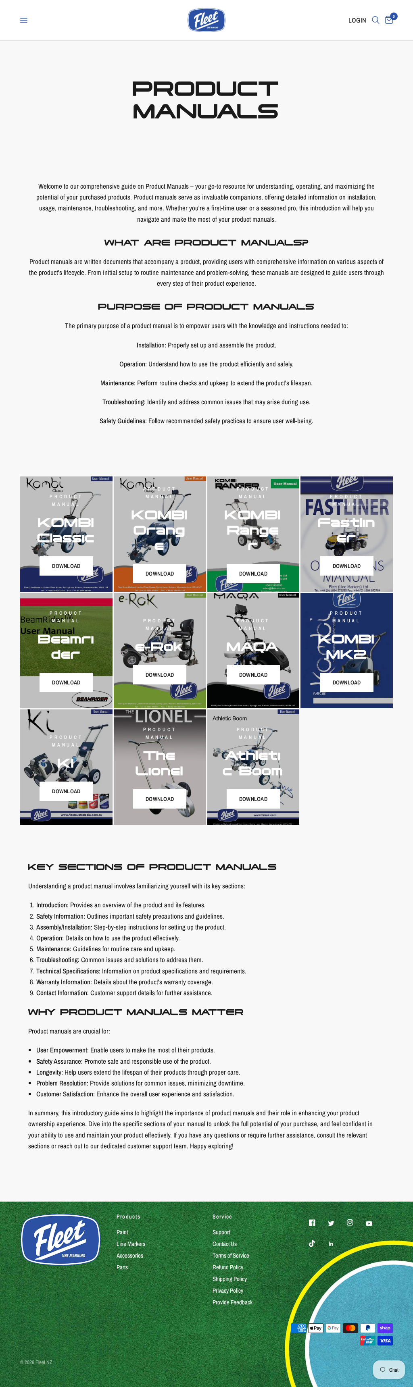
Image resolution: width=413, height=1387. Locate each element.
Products (129, 1216)
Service (222, 1216)
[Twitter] (337, 1223)
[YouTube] (375, 1224)
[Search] (375, 20)
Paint (122, 1232)
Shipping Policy (230, 1279)
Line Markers (131, 1243)
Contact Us (225, 1243)
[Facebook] (318, 1222)
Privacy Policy (228, 1290)
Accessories (130, 1255)
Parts (122, 1267)
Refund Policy (228, 1267)
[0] (387, 20)
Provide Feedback (232, 1302)
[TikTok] (318, 1243)
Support (221, 1232)
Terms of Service (231, 1255)
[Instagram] (356, 1222)
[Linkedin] (337, 1244)
